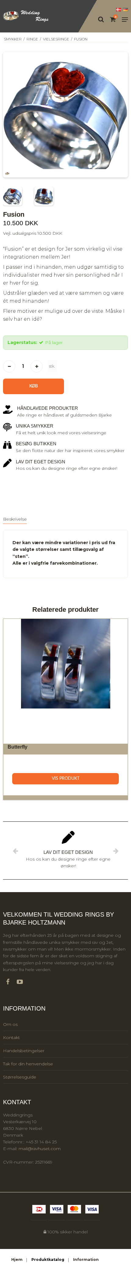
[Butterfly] (65, 681)
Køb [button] (33, 386)
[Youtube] (23, 981)
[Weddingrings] (26, 16)
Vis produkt (66, 778)
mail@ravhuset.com (40, 1148)
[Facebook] (11, 981)
